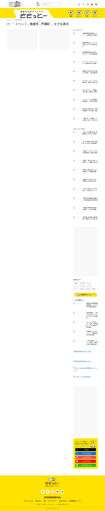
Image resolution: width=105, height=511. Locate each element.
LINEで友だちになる (86, 465)
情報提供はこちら (86, 294)
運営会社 (39, 504)
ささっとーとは (28, 501)
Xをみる (86, 449)
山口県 (88, 289)
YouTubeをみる (86, 461)
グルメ (89, 283)
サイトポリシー (50, 504)
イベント (77, 286)
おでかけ (84, 286)
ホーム (8, 19)
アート (76, 289)
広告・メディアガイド (49, 501)
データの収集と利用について (61, 504)
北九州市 (83, 283)
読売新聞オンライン (75, 501)
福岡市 (76, 283)
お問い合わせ (63, 501)
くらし (90, 286)
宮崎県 (93, 289)
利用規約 (44, 504)
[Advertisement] (22, 39)
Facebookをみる (86, 453)
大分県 (82, 289)
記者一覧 (38, 501)
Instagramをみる (86, 457)
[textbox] (50, 4)
